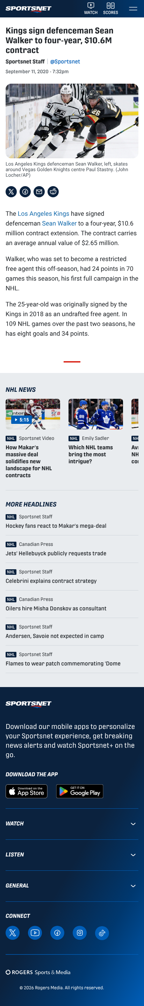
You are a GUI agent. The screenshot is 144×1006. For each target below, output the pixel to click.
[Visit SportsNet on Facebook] (57, 932)
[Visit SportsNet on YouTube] (35, 932)
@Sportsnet (65, 61)
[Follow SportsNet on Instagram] (80, 932)
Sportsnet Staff (25, 61)
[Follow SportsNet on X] (13, 932)
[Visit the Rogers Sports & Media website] (38, 972)
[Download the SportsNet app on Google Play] (79, 790)
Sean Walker (59, 223)
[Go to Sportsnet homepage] (28, 9)
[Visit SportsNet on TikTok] (102, 932)
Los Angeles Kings (44, 213)
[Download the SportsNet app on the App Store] (27, 790)
